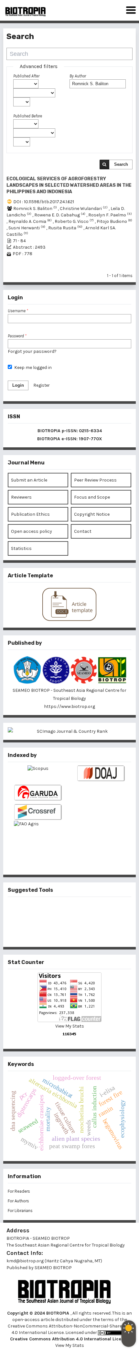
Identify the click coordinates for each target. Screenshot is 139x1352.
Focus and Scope (92, 497)
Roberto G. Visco (75, 221)
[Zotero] (80, 931)
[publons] (80, 910)
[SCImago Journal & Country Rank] (69, 731)
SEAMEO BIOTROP (54, 1267)
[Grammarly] (59, 931)
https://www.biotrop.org (69, 706)
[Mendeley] (59, 910)
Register (41, 385)
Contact (82, 531)
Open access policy (31, 531)
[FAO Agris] (38, 837)
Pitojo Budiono (114, 221)
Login (18, 385)
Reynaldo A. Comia (30, 221)
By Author (78, 76)
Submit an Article (29, 480)
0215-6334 (90, 430)
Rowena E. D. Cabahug (60, 215)
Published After (26, 76)
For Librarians (20, 1210)
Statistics (21, 548)
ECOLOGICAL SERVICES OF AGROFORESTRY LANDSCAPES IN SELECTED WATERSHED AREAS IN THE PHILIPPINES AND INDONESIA (69, 185)
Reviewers (21, 497)
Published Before (27, 116)
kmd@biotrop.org (25, 1261)
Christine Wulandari (84, 208)
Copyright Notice (92, 514)
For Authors (18, 1200)
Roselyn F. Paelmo (110, 215)
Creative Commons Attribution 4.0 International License (69, 1339)
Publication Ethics (30, 514)
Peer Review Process (95, 480)
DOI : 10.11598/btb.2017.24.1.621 (43, 201)
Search (121, 164)
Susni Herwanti (27, 228)
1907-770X (90, 439)
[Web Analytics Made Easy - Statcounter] (69, 1034)
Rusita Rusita (65, 228)
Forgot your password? (32, 351)
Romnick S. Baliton (35, 208)
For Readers (19, 1191)
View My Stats (69, 1026)
